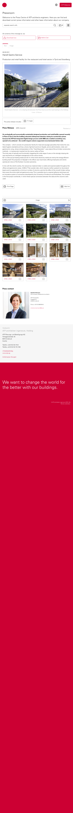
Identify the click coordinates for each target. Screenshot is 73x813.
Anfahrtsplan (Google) (9, 357)
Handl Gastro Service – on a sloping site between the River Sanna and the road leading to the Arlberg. (36, 110)
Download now (11, 38)
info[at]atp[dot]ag (7, 351)
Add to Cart (44, 38)
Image (12, 46)
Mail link (67, 186)
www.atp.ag (6, 353)
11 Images (30, 121)
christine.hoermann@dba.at (37, 308)
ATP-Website (65, 5)
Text (5, 46)
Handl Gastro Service (12, 55)
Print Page (10, 186)
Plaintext (66, 128)
